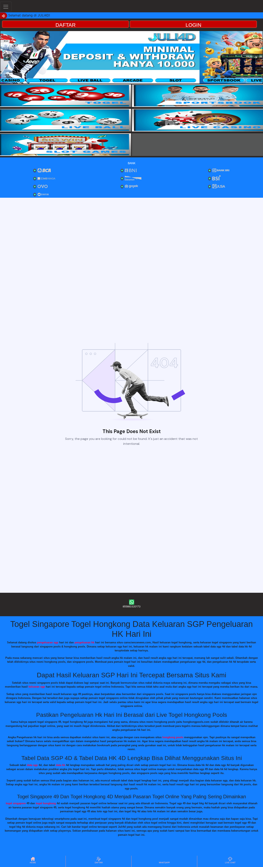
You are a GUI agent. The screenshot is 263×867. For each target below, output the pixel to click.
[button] (7, 57)
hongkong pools (172, 737)
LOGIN (193, 25)
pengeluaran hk (84, 642)
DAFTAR (65, 25)
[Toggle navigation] (6, 7)
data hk (60, 765)
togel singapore (16, 803)
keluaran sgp (37, 686)
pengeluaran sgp (47, 642)
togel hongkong (46, 803)
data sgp (32, 765)
